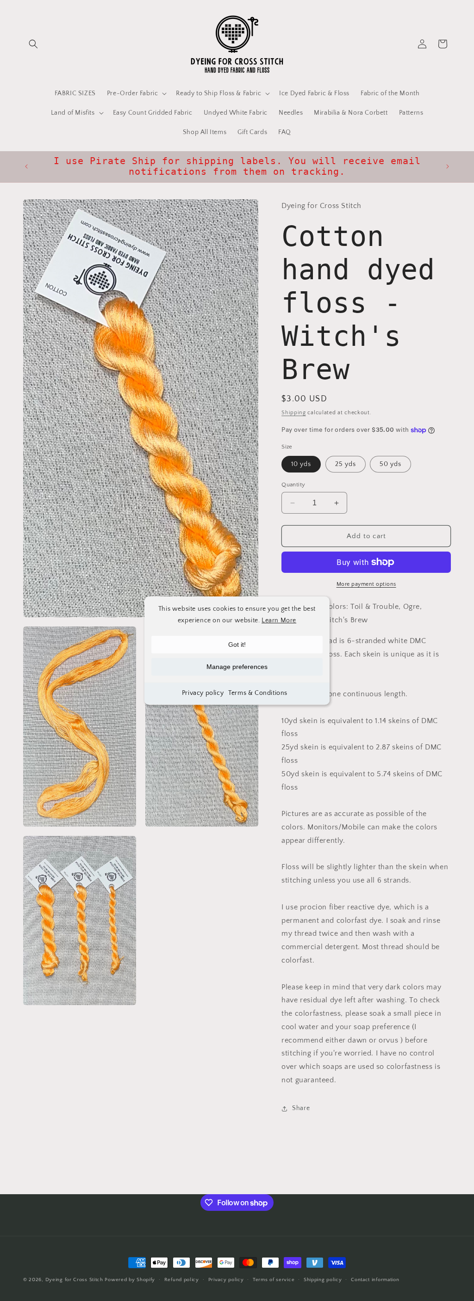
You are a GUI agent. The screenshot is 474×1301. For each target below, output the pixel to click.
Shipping (293, 413)
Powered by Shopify (130, 1280)
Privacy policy (203, 693)
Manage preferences (237, 667)
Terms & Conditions (257, 693)
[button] (33, 44)
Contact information (375, 1280)
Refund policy (181, 1280)
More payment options (366, 584)
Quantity (293, 484)
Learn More (279, 620)
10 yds (301, 464)
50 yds (390, 464)
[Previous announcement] (26, 166)
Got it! (237, 645)
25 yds (345, 464)
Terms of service (273, 1280)
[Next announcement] (447, 166)
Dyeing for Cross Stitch (74, 1280)
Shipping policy (323, 1280)
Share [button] (301, 1108)
